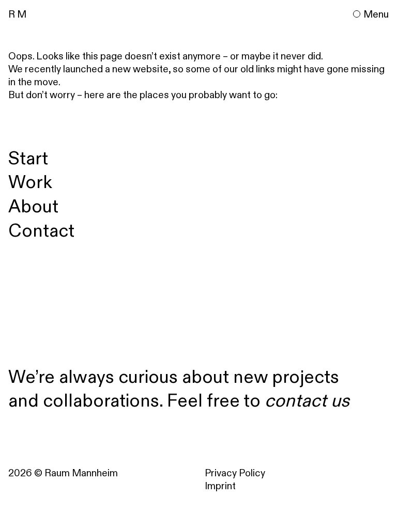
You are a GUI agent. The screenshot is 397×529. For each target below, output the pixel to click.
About (33, 206)
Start (28, 158)
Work (30, 181)
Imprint (220, 485)
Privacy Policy (235, 472)
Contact (41, 230)
